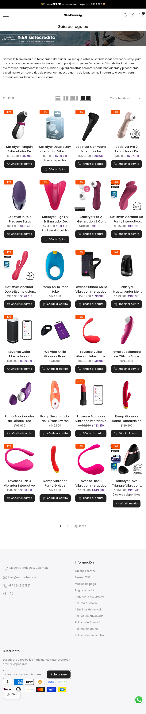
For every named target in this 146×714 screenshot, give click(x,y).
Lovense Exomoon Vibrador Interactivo (90, 418)
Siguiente (80, 526)
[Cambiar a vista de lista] (58, 98)
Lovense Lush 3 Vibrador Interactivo (19, 483)
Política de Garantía (88, 622)
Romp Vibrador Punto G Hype (55, 483)
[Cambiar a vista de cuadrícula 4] (85, 98)
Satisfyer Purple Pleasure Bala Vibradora (19, 219)
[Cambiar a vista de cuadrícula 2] (65, 98)
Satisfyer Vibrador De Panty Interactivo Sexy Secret (126, 219)
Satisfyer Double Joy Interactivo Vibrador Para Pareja (55, 149)
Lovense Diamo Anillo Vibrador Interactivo (91, 289)
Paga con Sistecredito (89, 596)
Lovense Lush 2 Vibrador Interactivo (90, 483)
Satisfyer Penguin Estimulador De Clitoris (19, 149)
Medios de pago (85, 584)
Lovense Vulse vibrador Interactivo (90, 354)
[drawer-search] (126, 15)
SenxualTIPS (82, 577)
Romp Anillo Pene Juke (55, 289)
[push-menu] (6, 15)
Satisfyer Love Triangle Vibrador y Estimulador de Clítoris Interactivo (126, 483)
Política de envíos (86, 629)
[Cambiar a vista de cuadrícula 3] (74, 98)
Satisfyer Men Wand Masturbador (90, 149)
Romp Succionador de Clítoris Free (19, 418)
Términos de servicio (88, 609)
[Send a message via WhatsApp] (139, 700)
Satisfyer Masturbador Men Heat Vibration (126, 289)
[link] (73, 38)
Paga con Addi (84, 590)
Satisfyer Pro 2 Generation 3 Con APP (91, 219)
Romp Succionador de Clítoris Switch (55, 418)
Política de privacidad (89, 616)
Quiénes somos (85, 571)
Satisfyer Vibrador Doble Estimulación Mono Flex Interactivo (19, 289)
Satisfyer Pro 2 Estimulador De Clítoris (126, 149)
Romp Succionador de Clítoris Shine (126, 354)
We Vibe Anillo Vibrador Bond (55, 354)
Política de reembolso (89, 635)
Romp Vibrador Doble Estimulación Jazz (126, 418)
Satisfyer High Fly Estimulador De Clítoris (55, 219)
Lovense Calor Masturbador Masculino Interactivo (19, 354)
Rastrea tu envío (86, 603)
